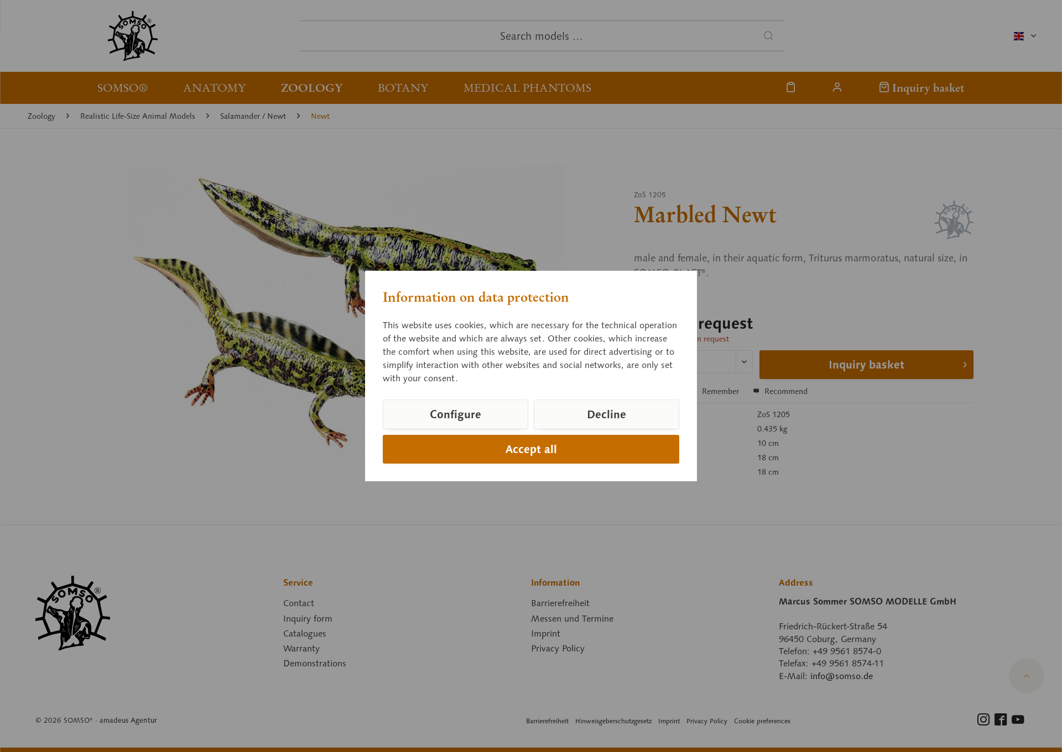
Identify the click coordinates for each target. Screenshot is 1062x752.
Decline (606, 414)
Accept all (531, 449)
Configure (455, 414)
